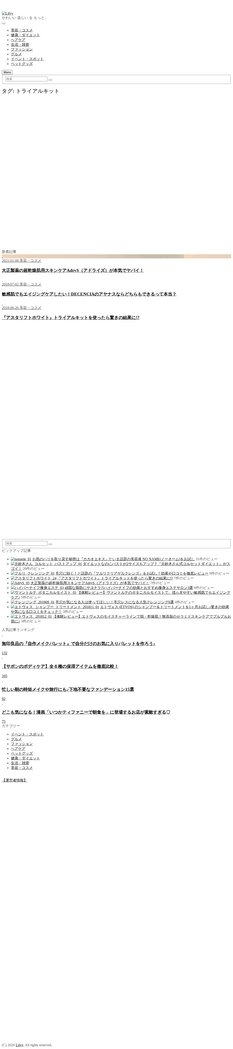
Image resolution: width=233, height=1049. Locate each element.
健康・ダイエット (25, 35)
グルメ (16, 54)
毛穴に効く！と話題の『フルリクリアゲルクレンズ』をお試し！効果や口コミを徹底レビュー (132, 573)
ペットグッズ (22, 64)
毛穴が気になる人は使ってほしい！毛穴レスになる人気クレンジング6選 (115, 602)
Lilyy (19, 1045)
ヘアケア (18, 40)
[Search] (50, 80)
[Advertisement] (116, 134)
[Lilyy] (7, 13)
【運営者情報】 (14, 780)
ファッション (22, 49)
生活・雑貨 (20, 44)
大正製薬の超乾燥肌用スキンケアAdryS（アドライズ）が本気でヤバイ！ (89, 583)
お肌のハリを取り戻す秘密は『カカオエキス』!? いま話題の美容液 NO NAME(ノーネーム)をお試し (113, 559)
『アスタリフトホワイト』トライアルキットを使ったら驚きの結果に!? (115, 578)
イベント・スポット (27, 59)
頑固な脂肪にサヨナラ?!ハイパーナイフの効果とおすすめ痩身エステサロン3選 (129, 588)
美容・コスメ (22, 30)
